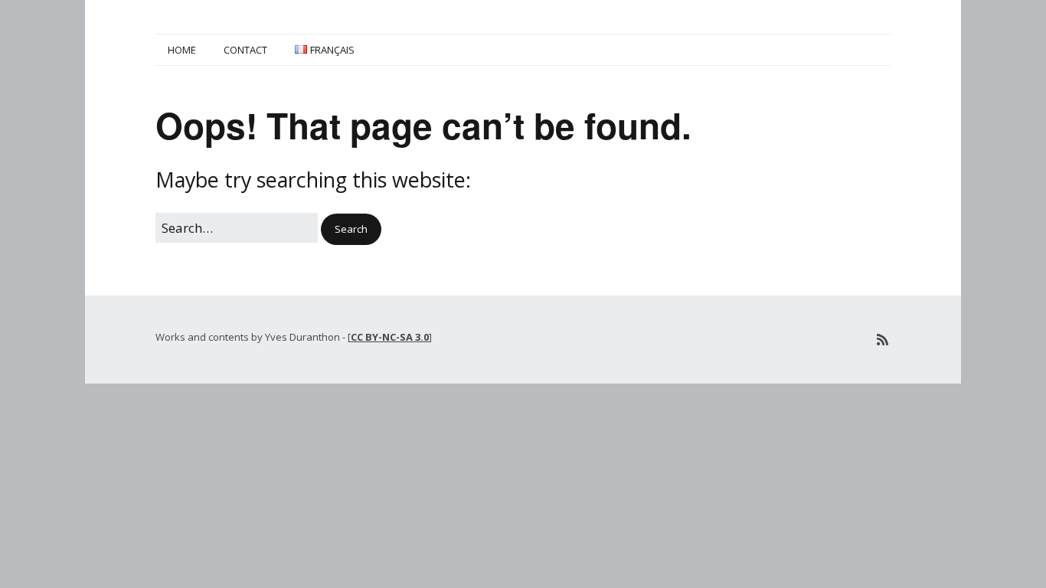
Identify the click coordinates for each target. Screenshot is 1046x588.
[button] (351, 229)
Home (182, 50)
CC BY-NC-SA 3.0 (390, 337)
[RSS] (882, 339)
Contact (245, 50)
